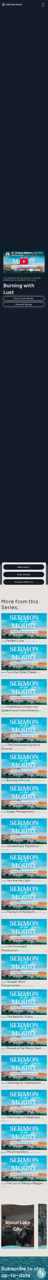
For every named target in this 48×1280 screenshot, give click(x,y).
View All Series (23, 304)
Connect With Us (23, 582)
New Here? (24, 567)
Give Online (23, 574)
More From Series (24, 298)
